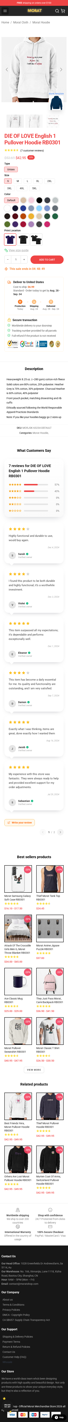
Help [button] (61, 1417)
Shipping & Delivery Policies (18, 1336)
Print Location (12, 230)
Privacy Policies (11, 1309)
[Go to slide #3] (53, 121)
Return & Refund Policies (16, 1346)
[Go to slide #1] (15, 121)
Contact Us (9, 1351)
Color (7, 194)
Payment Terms (11, 1341)
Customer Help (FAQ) (14, 1357)
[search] (57, 11)
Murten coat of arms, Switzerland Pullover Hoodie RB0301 (48, 1180)
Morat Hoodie (41, 22)
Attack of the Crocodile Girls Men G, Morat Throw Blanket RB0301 (17, 949)
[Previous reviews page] (43, 832)
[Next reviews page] (60, 832)
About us (8, 1299)
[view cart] (63, 11)
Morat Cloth (20, 22)
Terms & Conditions (13, 1304)
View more (34, 1070)
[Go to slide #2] (34, 121)
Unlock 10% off (7, 1406)
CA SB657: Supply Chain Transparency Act (26, 1319)
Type (7, 163)
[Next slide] (61, 69)
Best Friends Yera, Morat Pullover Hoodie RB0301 (16, 1127)
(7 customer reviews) (32, 150)
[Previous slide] (7, 69)
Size (6, 175)
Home (5, 22)
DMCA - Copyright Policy (16, 1314)
